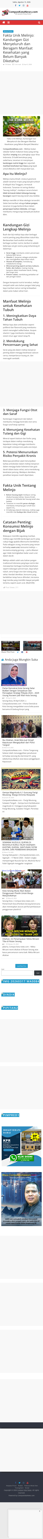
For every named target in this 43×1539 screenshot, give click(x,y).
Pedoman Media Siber (31, 1486)
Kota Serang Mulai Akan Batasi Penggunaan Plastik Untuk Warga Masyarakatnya (17, 893)
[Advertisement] (21, 92)
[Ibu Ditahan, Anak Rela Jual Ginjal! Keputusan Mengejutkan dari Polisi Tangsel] (21, 716)
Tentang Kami (19, 1488)
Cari (2, 969)
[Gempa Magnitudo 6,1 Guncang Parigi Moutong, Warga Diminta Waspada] (21, 769)
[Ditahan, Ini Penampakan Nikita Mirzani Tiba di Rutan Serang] (21, 917)
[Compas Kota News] (3, 22)
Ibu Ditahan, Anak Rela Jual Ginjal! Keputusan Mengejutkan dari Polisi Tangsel (18, 742)
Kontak (27, 1488)
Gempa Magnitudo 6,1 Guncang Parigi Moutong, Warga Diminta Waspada (20, 793)
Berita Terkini (8, 31)
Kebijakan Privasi (11, 1486)
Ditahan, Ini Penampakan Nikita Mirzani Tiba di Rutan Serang (20, 940)
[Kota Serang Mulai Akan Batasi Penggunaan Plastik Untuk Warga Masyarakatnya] (21, 871)
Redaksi (20, 1486)
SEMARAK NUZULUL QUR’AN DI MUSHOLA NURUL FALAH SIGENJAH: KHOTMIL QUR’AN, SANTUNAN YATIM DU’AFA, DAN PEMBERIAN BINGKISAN (19, 846)
